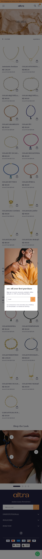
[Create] (33, 299)
